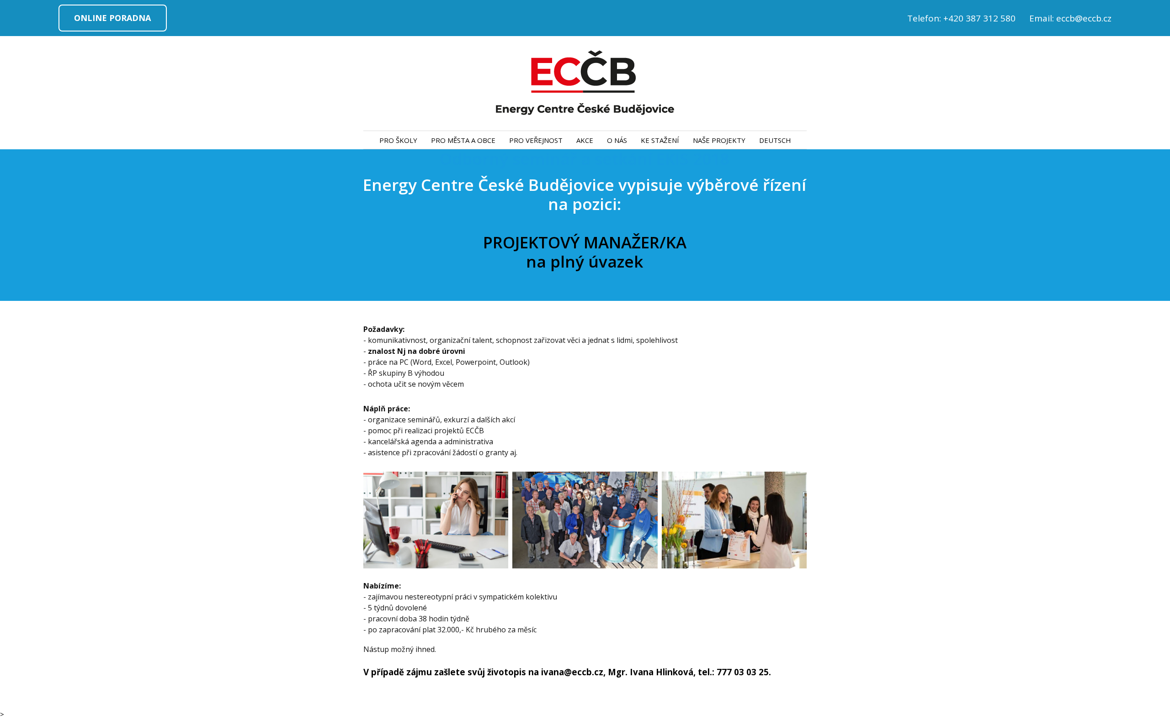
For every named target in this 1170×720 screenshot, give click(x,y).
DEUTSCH (775, 140)
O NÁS (617, 140)
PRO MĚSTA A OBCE (463, 140)
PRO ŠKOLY (398, 140)
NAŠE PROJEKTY (719, 140)
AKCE (584, 140)
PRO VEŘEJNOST (536, 140)
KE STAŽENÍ (660, 140)
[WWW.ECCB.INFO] (585, 83)
